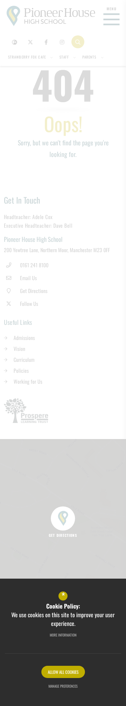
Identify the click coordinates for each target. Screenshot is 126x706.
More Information (63, 634)
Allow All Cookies (63, 672)
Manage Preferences (63, 686)
